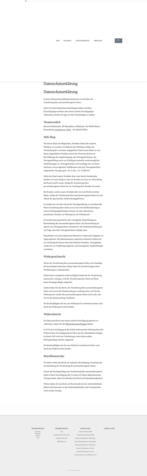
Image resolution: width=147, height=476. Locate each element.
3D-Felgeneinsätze (82, 40)
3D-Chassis (67, 40)
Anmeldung (98, 40)
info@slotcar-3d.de (63, 130)
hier (65, 115)
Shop (58, 40)
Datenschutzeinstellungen (76, 324)
